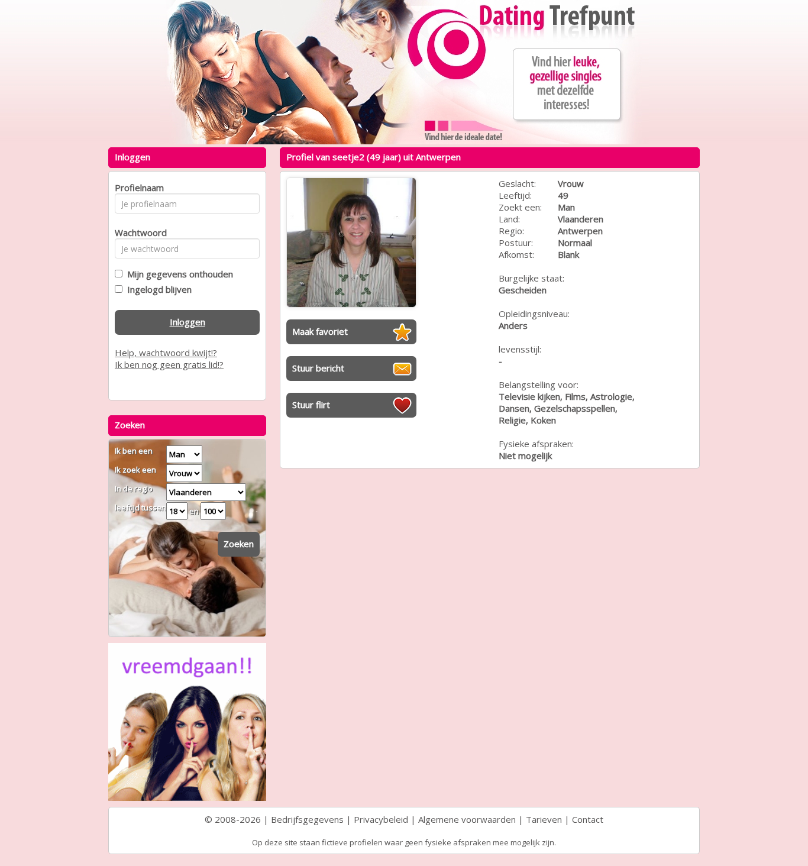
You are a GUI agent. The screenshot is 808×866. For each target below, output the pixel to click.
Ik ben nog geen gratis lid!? (169, 364)
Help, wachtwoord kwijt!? (166, 352)
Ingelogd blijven (157, 289)
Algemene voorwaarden (467, 819)
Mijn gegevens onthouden (177, 274)
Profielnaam (137, 187)
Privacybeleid (381, 819)
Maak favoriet (320, 331)
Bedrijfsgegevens (307, 819)
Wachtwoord (137, 232)
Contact (587, 819)
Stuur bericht (318, 368)
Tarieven (544, 819)
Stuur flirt (311, 405)
